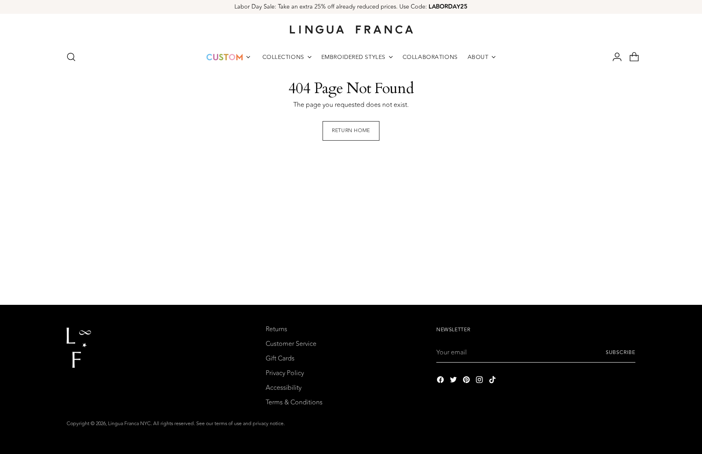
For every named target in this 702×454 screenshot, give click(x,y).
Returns (276, 329)
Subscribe (620, 352)
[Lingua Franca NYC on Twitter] (454, 381)
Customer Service (291, 344)
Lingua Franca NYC (129, 424)
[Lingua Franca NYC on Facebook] (441, 381)
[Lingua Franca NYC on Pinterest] (467, 381)
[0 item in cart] (631, 57)
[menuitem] (228, 57)
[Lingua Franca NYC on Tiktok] (493, 381)
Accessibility (283, 388)
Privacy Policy (285, 373)
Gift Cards (280, 358)
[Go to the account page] (614, 57)
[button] (71, 57)
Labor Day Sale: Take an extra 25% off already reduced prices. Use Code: (351, 6)
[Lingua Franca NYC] (351, 29)
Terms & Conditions (294, 402)
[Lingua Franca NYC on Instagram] (480, 381)
